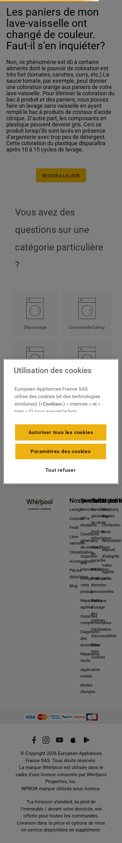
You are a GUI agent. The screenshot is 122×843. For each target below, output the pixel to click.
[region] (61, 421)
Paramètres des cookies (61, 451)
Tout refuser (60, 470)
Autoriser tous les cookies (60, 432)
